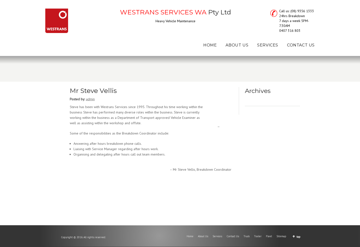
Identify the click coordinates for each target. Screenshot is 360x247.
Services (217, 236)
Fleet (269, 236)
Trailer (258, 236)
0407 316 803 (289, 30)
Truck (246, 236)
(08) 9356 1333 (302, 11)
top (298, 236)
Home (190, 236)
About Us (203, 236)
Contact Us (233, 236)
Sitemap (281, 236)
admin (90, 99)
